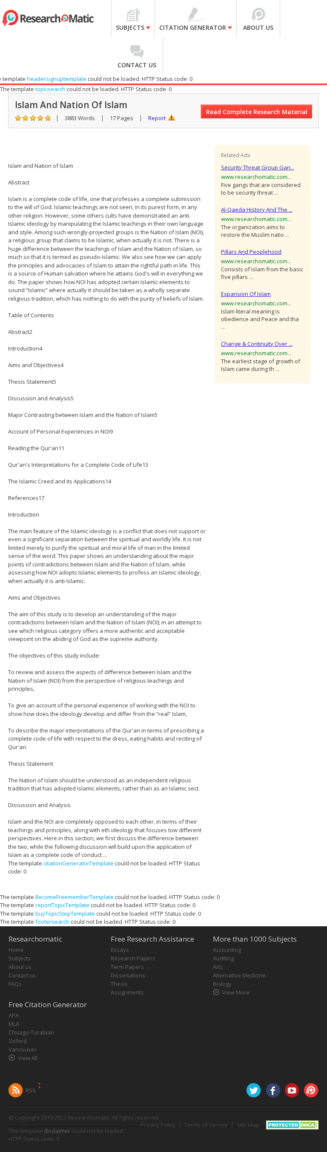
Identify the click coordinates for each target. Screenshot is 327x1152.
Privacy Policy (158, 1125)
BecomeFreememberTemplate (74, 897)
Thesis (119, 984)
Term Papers (127, 967)
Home (16, 950)
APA (14, 1015)
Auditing (223, 958)
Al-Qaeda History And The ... (257, 209)
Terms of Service (206, 1125)
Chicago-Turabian (31, 1032)
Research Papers (133, 958)
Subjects (20, 958)
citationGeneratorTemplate (78, 863)
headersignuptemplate (56, 79)
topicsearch (50, 89)
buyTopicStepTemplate (65, 913)
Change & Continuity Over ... (257, 344)
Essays (120, 950)
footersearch (52, 921)
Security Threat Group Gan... (257, 167)
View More (236, 992)
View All (27, 1058)
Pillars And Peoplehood (251, 252)
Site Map (248, 1125)
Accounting (227, 950)
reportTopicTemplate (62, 905)
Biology (222, 984)
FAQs (15, 984)
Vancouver (23, 1049)
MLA (14, 1024)
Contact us (22, 975)
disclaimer (57, 1131)
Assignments (127, 992)
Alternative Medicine (239, 975)
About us (20, 967)
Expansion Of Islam (246, 294)
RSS (31, 1090)
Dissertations (128, 975)
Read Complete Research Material (256, 112)
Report (157, 118)
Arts (218, 967)
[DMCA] (292, 1124)
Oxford (18, 1041)
